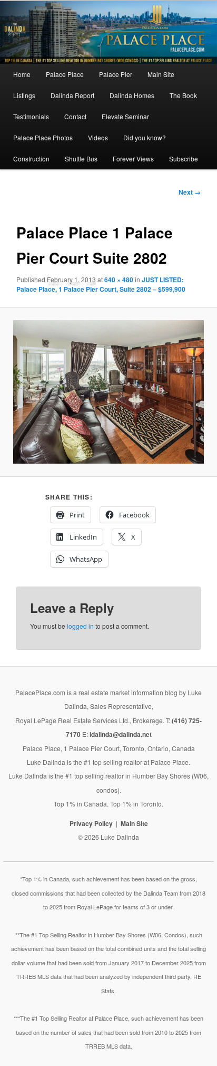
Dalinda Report (72, 95)
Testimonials (31, 116)
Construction (31, 158)
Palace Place (65, 74)
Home (22, 74)
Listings (24, 95)
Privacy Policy (91, 823)
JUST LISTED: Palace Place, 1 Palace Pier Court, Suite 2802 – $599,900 (100, 284)
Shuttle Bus (81, 158)
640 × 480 (118, 279)
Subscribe (183, 158)
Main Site (160, 74)
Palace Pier (115, 74)
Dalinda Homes (132, 95)
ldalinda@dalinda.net (121, 734)
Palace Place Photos (43, 137)
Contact (75, 116)
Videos (98, 137)
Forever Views (133, 158)
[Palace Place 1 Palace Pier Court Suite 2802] (108, 392)
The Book (183, 95)
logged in (80, 625)
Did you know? (144, 137)
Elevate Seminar (125, 116)
